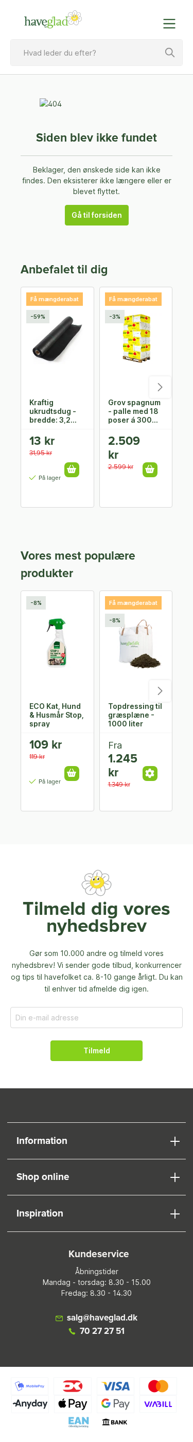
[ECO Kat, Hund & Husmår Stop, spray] (57, 642)
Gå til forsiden (97, 215)
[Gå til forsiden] (53, 19)
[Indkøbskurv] (148, 19)
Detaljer (150, 773)
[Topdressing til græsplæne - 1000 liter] (136, 642)
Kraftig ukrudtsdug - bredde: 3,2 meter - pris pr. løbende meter (55, 411)
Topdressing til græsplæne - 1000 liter (135, 714)
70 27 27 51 (102, 1331)
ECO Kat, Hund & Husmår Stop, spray (56, 714)
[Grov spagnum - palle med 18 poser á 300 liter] (136, 339)
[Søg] (170, 52)
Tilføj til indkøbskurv (71, 469)
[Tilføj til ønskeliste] (75, 445)
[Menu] (172, 23)
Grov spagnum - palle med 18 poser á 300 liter (134, 411)
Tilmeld (96, 1050)
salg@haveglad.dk (102, 1318)
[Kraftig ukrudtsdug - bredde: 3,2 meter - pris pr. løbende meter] (57, 339)
